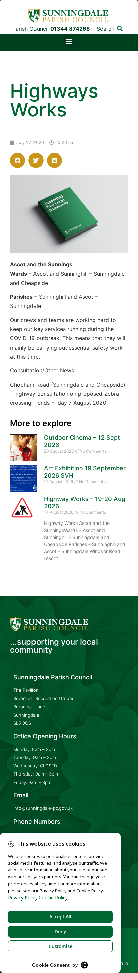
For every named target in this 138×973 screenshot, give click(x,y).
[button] (120, 28)
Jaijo (123, 963)
